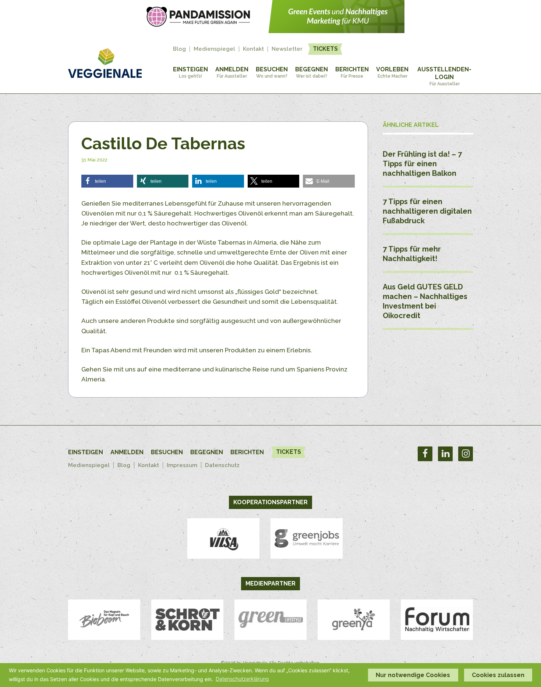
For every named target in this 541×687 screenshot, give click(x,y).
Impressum (182, 465)
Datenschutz (222, 465)
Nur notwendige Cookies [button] (413, 675)
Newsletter (287, 49)
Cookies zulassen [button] (498, 675)
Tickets (325, 48)
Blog (179, 49)
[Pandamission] (270, 31)
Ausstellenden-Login (444, 76)
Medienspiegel (214, 49)
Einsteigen (190, 72)
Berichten (352, 72)
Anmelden (231, 72)
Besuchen (272, 72)
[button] (107, 181)
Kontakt (253, 49)
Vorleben (392, 72)
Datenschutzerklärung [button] (242, 679)
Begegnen (311, 72)
